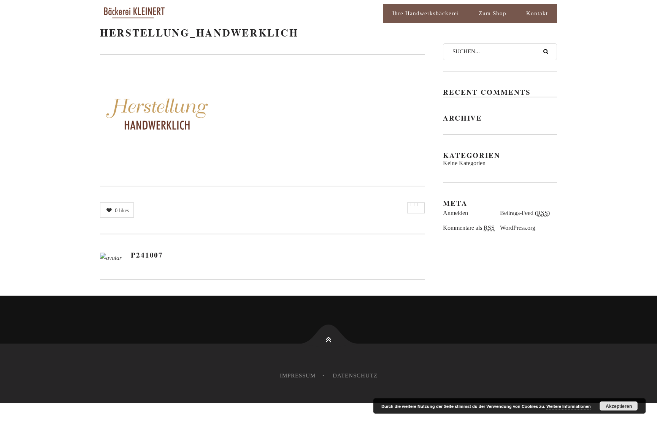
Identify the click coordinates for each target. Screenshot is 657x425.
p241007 (147, 255)
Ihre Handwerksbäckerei (425, 13)
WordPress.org (517, 227)
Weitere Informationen (568, 406)
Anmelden (455, 213)
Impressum (298, 375)
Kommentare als (469, 227)
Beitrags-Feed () (525, 213)
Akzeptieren (619, 406)
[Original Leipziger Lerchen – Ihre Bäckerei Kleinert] (168, 13)
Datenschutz (355, 375)
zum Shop (492, 13)
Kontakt (537, 13)
